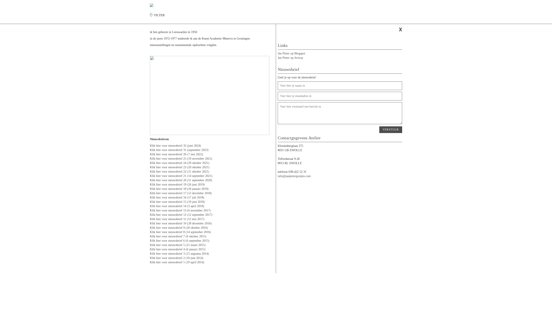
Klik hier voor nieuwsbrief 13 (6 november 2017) (180, 210)
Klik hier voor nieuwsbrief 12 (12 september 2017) (181, 214)
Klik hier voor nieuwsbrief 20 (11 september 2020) (181, 180)
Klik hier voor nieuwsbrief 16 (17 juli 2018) (177, 197)
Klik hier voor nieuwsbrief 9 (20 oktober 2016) (179, 227)
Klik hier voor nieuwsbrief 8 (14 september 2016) (180, 232)
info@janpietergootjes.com (294, 176)
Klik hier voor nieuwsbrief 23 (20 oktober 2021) (179, 167)
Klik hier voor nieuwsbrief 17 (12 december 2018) (181, 193)
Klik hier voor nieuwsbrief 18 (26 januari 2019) (179, 188)
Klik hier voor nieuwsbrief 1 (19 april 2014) (177, 262)
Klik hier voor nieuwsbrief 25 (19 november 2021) (181, 158)
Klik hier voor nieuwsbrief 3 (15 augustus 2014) (179, 253)
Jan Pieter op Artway (290, 57)
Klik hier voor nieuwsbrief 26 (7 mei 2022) (176, 154)
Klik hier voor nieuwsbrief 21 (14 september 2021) (181, 176)
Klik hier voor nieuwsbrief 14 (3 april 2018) (177, 206)
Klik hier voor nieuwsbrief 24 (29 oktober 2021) (179, 163)
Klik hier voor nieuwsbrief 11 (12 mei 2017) (177, 219)
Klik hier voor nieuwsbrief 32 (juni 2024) (175, 145)
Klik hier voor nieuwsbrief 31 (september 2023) (179, 150)
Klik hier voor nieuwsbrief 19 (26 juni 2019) (177, 184)
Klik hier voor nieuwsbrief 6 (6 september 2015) (179, 240)
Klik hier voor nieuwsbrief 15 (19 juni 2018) (177, 201)
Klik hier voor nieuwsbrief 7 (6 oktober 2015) (178, 236)
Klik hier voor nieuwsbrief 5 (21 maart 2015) (177, 245)
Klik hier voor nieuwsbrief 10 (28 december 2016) (181, 223)
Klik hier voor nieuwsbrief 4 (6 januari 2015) (177, 249)
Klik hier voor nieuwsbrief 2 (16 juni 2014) (176, 258)
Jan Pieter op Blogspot (291, 53)
